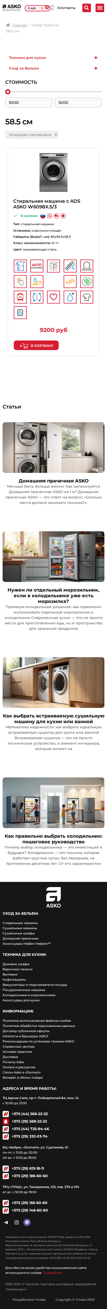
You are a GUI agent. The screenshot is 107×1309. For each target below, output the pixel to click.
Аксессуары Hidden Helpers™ (27, 943)
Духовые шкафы (16, 964)
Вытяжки (10, 974)
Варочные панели (17, 969)
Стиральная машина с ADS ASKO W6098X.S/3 (46, 204)
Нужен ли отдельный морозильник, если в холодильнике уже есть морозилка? (53, 595)
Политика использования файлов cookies (37, 1021)
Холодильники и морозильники (29, 995)
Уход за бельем (53, 68)
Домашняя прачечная (20, 938)
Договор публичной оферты (26, 1031)
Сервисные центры (19, 1046)
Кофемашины (14, 979)
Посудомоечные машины (24, 990)
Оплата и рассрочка (19, 1067)
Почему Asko (13, 1062)
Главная (19, 25)
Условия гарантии (17, 1052)
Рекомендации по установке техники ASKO (38, 1041)
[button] (100, 8)
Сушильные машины (20, 928)
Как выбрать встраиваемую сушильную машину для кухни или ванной (53, 718)
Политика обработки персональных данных (39, 1026)
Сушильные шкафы (19, 933)
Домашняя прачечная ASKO (54, 481)
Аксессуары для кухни (21, 1000)
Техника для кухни (53, 58)
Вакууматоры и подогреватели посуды (35, 985)
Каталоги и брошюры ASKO (25, 1036)
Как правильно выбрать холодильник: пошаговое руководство (54, 839)
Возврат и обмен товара (23, 1077)
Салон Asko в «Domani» (22, 1072)
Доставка (10, 1057)
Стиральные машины (20, 923)
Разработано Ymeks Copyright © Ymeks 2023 (53, 1300)
